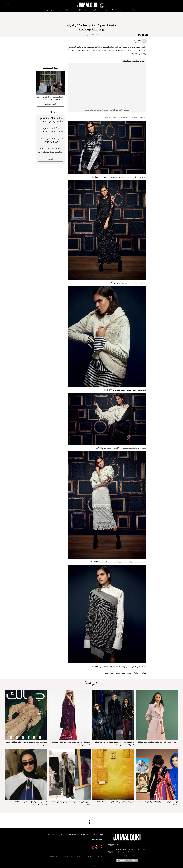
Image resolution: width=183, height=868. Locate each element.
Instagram (112, 850)
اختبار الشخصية (65, 10)
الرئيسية (99, 35)
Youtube (112, 852)
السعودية (109, 10)
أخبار (96, 10)
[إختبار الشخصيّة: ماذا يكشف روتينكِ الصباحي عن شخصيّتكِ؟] (50, 83)
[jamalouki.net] (91, 5)
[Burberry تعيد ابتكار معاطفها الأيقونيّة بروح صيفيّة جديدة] (157, 715)
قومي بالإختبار (50, 104)
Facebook (132, 850)
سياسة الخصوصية (55, 856)
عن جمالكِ (91, 856)
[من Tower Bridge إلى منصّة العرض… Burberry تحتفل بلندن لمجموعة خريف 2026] (113, 715)
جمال (122, 10)
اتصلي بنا (100, 856)
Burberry (136, 673)
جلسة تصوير (120, 673)
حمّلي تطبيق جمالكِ (127, 856)
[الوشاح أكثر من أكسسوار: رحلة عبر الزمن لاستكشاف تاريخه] (157, 774)
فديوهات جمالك (72, 835)
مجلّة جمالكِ (109, 673)
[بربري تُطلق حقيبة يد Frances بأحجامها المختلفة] (113, 774)
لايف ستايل (83, 10)
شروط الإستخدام (68, 856)
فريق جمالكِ (80, 856)
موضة (134, 10)
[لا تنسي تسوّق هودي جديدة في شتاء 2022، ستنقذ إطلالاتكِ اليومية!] (26, 774)
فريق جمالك (137, 40)
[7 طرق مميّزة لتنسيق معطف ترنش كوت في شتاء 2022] (70, 774)
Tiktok (121, 852)
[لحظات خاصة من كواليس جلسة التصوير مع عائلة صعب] (107, 85)
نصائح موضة (87, 35)
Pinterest (122, 850)
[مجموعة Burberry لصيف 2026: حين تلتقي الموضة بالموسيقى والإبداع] (70, 715)
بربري (129, 673)
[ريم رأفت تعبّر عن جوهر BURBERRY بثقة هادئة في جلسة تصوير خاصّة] (26, 715)
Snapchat (141, 850)
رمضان (49, 10)
